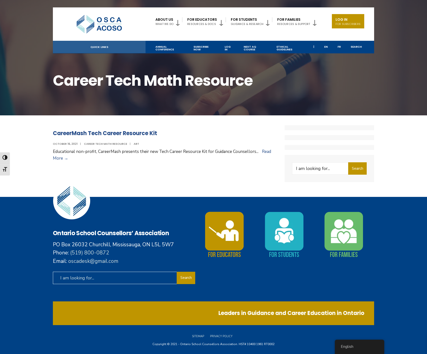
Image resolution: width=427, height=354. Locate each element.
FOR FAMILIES (293, 21)
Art (136, 144)
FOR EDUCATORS (202, 21)
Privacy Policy (221, 336)
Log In (348, 21)
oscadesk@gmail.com (93, 261)
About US (164, 21)
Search (356, 47)
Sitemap (198, 336)
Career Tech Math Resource (105, 144)
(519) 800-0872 (89, 252)
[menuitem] (168, 20)
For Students (247, 21)
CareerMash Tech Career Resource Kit (105, 133)
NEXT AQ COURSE (250, 48)
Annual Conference (164, 48)
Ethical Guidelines (284, 48)
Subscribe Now (201, 48)
